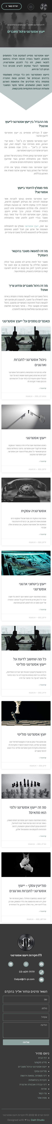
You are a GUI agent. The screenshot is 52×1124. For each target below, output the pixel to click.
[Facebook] (41, 964)
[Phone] (41, 972)
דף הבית (42, 1057)
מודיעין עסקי (40, 1071)
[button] (31, 7)
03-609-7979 (27, 971)
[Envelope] (41, 979)
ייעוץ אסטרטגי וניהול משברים (32, 1066)
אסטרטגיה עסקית (33, 510)
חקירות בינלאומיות (37, 1080)
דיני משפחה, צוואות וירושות (33, 1075)
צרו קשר (42, 1093)
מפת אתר (42, 1097)
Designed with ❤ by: (26, 1119)
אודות (44, 1088)
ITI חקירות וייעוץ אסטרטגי (36, 25)
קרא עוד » (42, 388)
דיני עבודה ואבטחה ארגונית (33, 1084)
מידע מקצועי (40, 1062)
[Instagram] (26, 964)
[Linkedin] (10, 964)
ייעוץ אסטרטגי (31, 226)
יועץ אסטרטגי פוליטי (31, 734)
